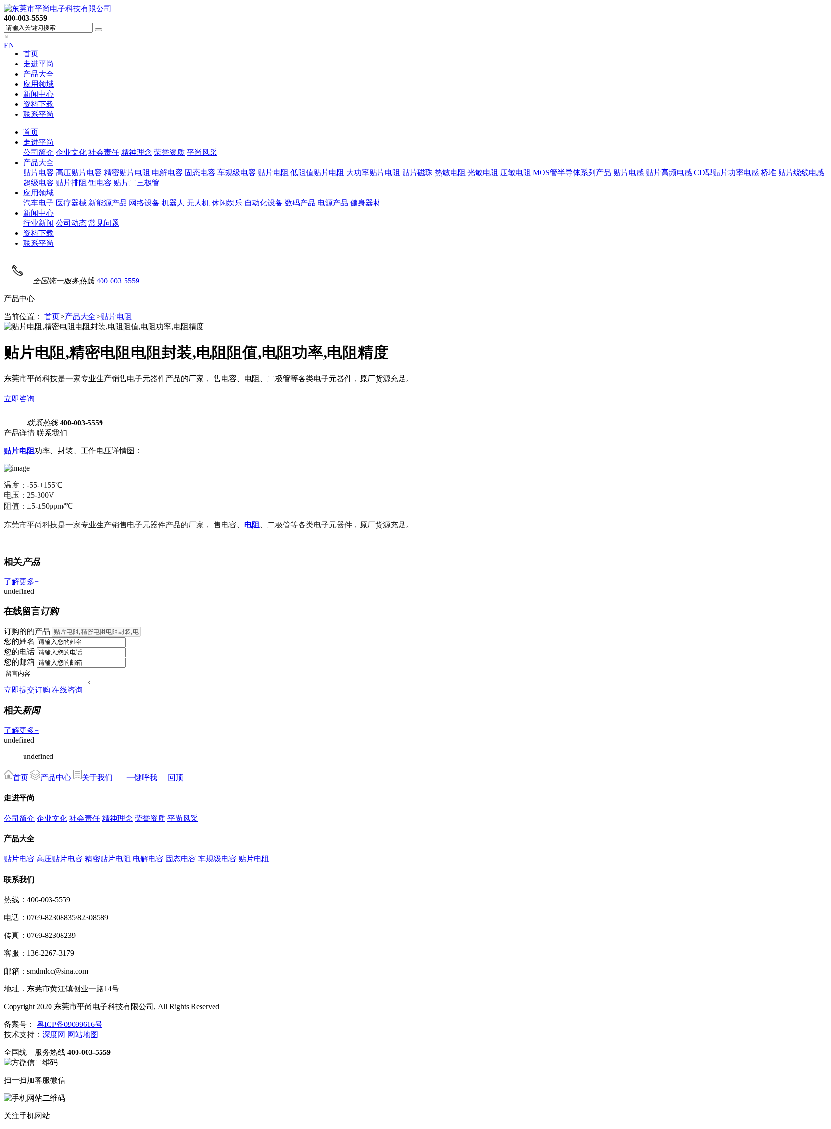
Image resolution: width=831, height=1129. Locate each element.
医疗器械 (71, 203)
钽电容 (100, 183)
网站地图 (82, 1034)
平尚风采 (202, 152)
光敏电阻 (482, 172)
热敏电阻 (450, 172)
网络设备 (144, 203)
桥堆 (768, 172)
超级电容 (38, 183)
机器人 (173, 203)
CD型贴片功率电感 (726, 172)
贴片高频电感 (669, 172)
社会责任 (103, 152)
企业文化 (71, 152)
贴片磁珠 (417, 172)
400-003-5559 (117, 281)
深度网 (53, 1034)
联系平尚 (38, 114)
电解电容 (167, 172)
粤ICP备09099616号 (69, 1024)
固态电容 (200, 172)
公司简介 (38, 152)
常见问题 (103, 223)
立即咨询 (19, 399)
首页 (30, 54)
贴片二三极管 (136, 183)
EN (9, 45)
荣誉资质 (169, 152)
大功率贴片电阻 (373, 172)
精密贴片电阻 (127, 172)
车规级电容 (236, 172)
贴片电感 (628, 172)
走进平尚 (38, 64)
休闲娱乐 (227, 203)
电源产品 (332, 203)
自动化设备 (263, 203)
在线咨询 (67, 690)
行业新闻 (38, 223)
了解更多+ (21, 581)
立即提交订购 (27, 690)
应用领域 (38, 84)
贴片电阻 (273, 172)
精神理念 (136, 152)
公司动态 (71, 223)
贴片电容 (38, 172)
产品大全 (38, 74)
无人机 (198, 203)
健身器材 (365, 203)
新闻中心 (38, 94)
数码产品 (300, 203)
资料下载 (38, 104)
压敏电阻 (515, 172)
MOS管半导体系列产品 (572, 172)
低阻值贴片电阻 (317, 172)
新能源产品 (107, 203)
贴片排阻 (71, 183)
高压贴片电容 (79, 172)
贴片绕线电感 (801, 172)
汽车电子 (38, 203)
